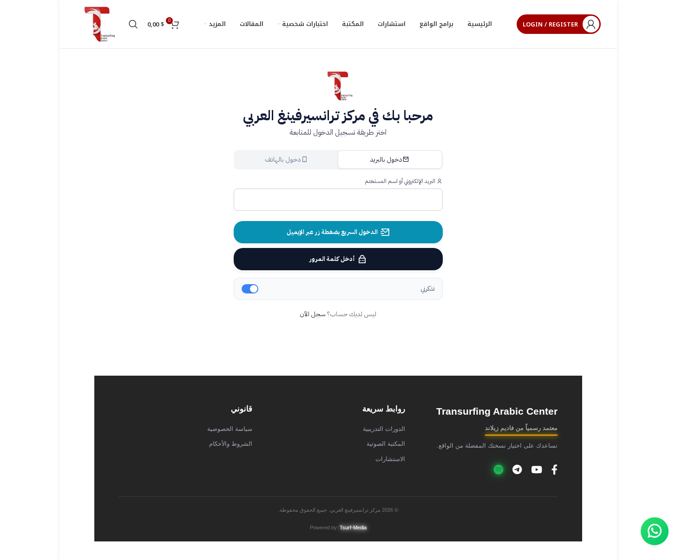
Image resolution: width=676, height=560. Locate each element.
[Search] (133, 24)
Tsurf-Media (353, 527)
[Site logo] (97, 24)
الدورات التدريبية (384, 429)
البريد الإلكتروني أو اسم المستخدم (401, 181)
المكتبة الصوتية (386, 444)
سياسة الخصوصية (229, 429)
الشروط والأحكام (230, 444)
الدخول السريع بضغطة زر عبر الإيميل (332, 232)
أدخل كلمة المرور (332, 258)
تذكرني (427, 288)
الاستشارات (390, 459)
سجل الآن (313, 314)
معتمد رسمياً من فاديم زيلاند (521, 428)
